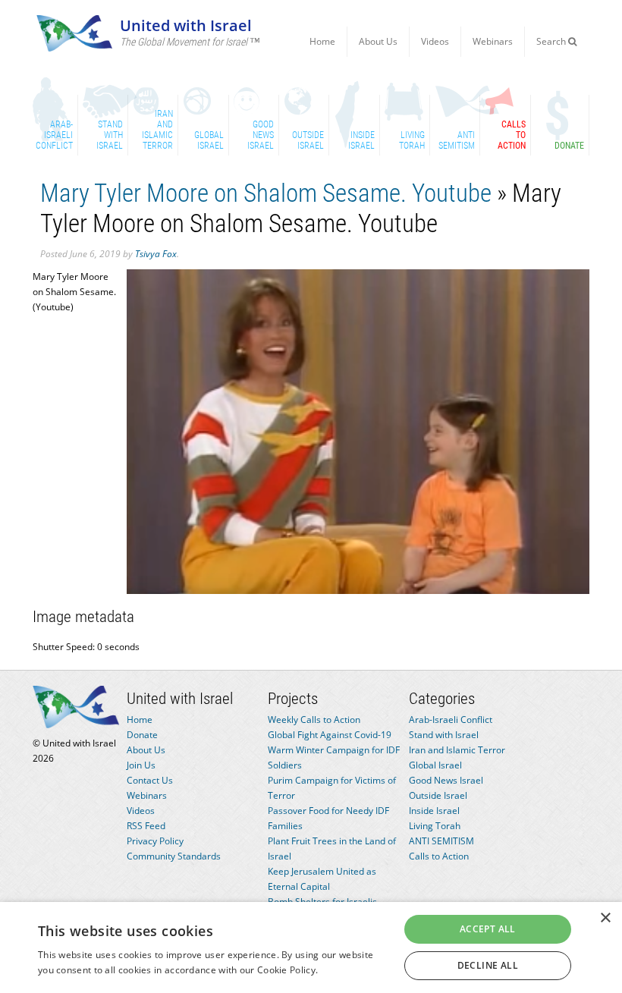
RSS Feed (146, 825)
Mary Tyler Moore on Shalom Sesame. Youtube (266, 193)
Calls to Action (439, 856)
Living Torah (434, 825)
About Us (378, 41)
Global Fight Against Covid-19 (329, 734)
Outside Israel (438, 795)
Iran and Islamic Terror (457, 749)
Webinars (493, 41)
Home (322, 41)
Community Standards (174, 856)
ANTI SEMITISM (441, 840)
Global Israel (435, 765)
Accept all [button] (488, 928)
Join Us (141, 765)
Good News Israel (446, 780)
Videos (435, 41)
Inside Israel (434, 810)
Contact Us (150, 780)
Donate (142, 734)
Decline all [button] (487, 965)
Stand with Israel (444, 734)
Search (552, 41)
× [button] (605, 918)
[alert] (311, 947)
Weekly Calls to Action (314, 719)
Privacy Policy (155, 840)
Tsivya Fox (156, 253)
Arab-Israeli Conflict (450, 719)
